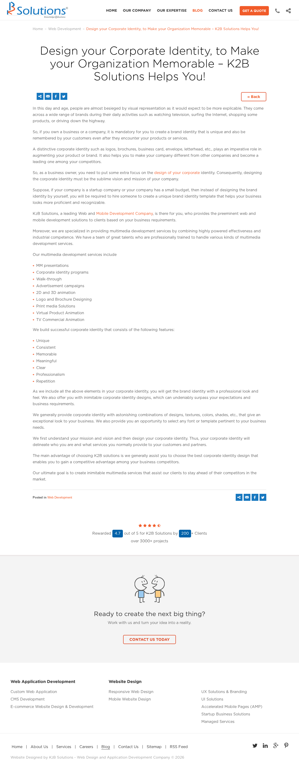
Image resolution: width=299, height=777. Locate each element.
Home (111, 10)
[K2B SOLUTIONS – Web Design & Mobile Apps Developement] (38, 10)
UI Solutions (212, 699)
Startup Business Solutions (225, 714)
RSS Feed (179, 747)
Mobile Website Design (130, 699)
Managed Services (218, 722)
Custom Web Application (34, 692)
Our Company (137, 10)
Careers (86, 747)
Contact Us (221, 10)
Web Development (64, 29)
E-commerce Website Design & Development (52, 707)
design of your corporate (177, 173)
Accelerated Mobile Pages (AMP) (231, 707)
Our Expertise (172, 10)
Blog (197, 10)
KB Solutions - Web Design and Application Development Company (110, 757)
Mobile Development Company (124, 214)
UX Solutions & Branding (224, 692)
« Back (253, 96)
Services (63, 747)
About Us (39, 747)
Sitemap (154, 747)
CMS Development (28, 699)
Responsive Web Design (131, 692)
